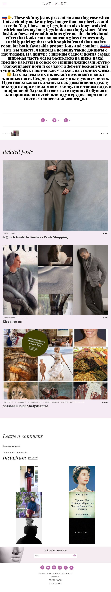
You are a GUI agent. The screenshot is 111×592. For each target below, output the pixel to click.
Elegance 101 (12, 321)
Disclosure (55, 577)
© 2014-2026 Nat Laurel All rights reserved (55, 573)
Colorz (58, 583)
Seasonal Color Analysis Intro (25, 406)
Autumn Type (10, 402)
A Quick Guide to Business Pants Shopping (35, 237)
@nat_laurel (32, 458)
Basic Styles (9, 233)
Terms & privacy (55, 580)
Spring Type (23, 402)
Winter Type (66, 402)
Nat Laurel (55, 3)
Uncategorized (52, 402)
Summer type (37, 402)
